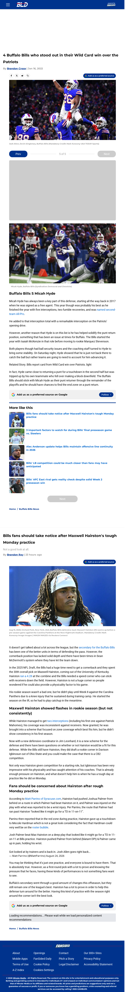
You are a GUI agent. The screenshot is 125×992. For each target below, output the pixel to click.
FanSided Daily (43, 958)
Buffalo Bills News (29, 509)
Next (107, 154)
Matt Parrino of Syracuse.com (42, 798)
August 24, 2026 (55, 855)
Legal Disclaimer (69, 964)
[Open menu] (8, 4)
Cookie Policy (42, 964)
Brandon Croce (16, 68)
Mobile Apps (20, 958)
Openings (39, 953)
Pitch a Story (66, 958)
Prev (18, 154)
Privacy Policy (92, 958)
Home (12, 509)
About (16, 953)
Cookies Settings (44, 970)
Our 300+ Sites (93, 953)
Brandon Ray (15, 554)
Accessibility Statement (98, 964)
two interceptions (57, 721)
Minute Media (19, 978)
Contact (63, 953)
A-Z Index (18, 970)
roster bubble (40, 827)
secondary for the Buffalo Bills (97, 647)
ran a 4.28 (26, 676)
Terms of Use (20, 964)
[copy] (28, 76)
